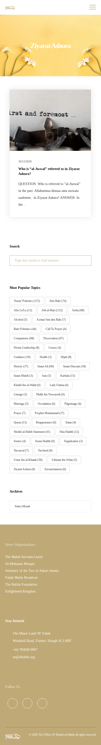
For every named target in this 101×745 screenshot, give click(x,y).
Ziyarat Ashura (24, 469)
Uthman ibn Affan (64, 460)
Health (45, 357)
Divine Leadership (26, 347)
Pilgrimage (72, 403)
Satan (70, 422)
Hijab (66, 357)
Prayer (19, 413)
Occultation (46, 403)
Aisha (78, 310)
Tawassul (21, 450)
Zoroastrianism (55, 469)
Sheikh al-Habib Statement (32, 432)
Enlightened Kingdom (20, 591)
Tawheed (45, 450)
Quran (20, 422)
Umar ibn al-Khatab (28, 460)
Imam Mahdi (23, 375)
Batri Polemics (25, 329)
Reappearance (46, 422)
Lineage (20, 394)
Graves (55, 347)
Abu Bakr (57, 301)
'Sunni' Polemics (27, 301)
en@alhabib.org (24, 657)
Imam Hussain (74, 366)
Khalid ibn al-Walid (27, 385)
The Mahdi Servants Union (24, 557)
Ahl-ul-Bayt (52, 310)
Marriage (21, 403)
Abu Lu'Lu (23, 310)
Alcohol (20, 319)
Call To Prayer (56, 329)
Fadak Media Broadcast (21, 577)
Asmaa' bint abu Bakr (51, 319)
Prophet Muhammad (49, 413)
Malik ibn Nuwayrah (50, 394)
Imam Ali (46, 366)
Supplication (73, 441)
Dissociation (53, 338)
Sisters (20, 441)
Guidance (22, 357)
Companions (24, 338)
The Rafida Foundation (21, 584)
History (21, 366)
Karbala (67, 375)
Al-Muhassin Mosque (20, 564)
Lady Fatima (59, 385)
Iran (46, 375)
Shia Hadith (69, 432)
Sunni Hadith (45, 441)
